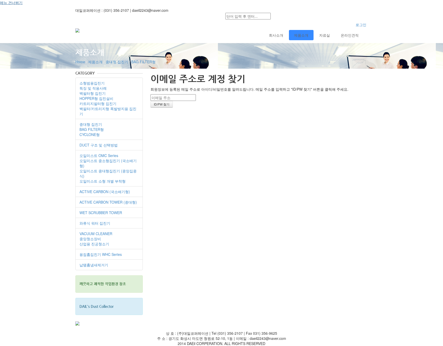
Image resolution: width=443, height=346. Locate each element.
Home (80, 61)
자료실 (324, 35)
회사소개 (276, 35)
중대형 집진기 (117, 61)
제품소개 (301, 35)
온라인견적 (350, 35)
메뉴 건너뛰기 (11, 2)
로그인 (361, 24)
